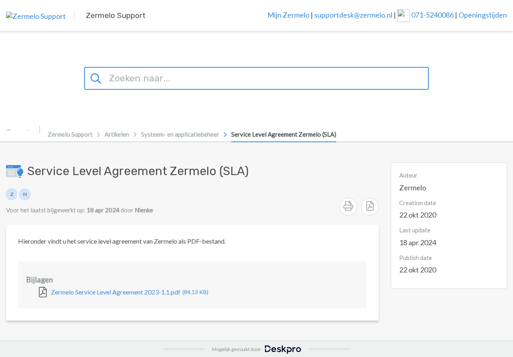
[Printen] (348, 207)
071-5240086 (433, 14)
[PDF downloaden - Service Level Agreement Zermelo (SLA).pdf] (370, 207)
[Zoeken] (97, 77)
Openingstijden (482, 14)
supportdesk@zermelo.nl (353, 14)
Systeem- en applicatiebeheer (180, 134)
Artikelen (117, 134)
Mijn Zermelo (288, 14)
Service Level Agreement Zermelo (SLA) (283, 134)
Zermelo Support (70, 134)
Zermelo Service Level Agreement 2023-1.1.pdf (129, 292)
